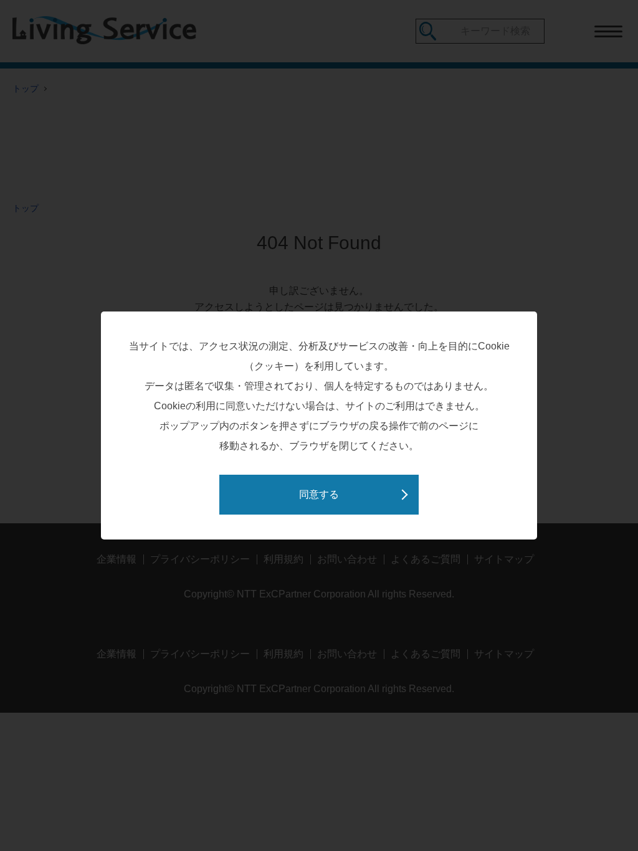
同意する (319, 494)
